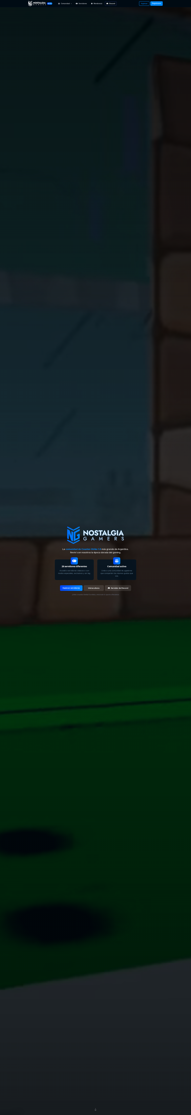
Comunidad (65, 3)
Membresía (98, 3)
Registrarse (156, 3)
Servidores (83, 3)
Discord (112, 3)
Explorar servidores (71, 588)
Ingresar (144, 3)
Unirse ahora (93, 588)
